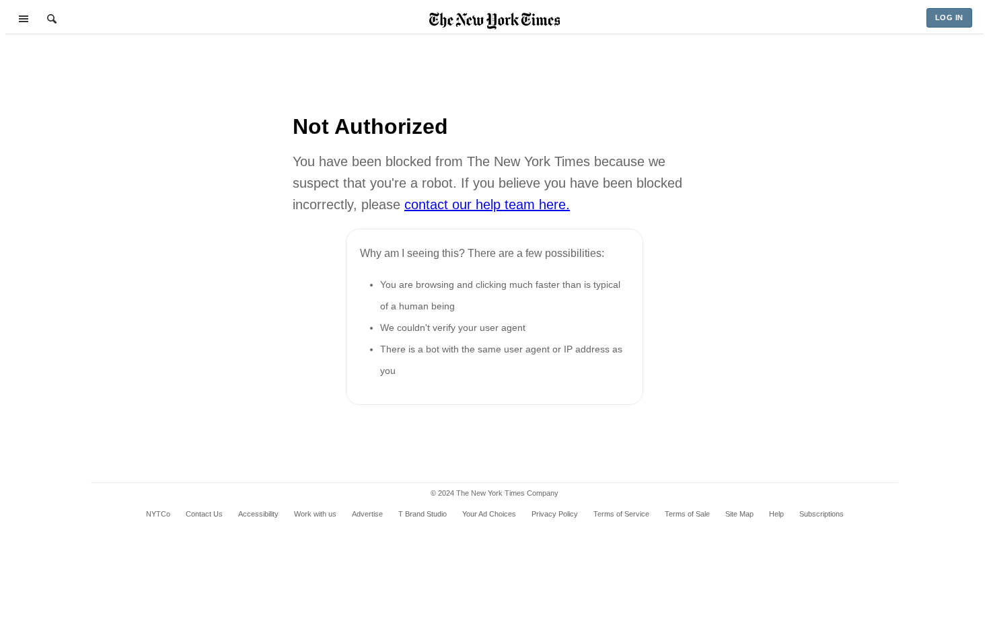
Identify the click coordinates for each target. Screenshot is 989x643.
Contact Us (204, 514)
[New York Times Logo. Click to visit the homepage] (494, 21)
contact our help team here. (487, 204)
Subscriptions (821, 514)
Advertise (367, 514)
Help (776, 514)
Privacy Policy (555, 514)
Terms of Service (621, 514)
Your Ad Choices (489, 514)
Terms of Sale (687, 514)
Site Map (739, 514)
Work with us (315, 514)
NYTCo (158, 514)
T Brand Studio (422, 514)
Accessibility (258, 514)
